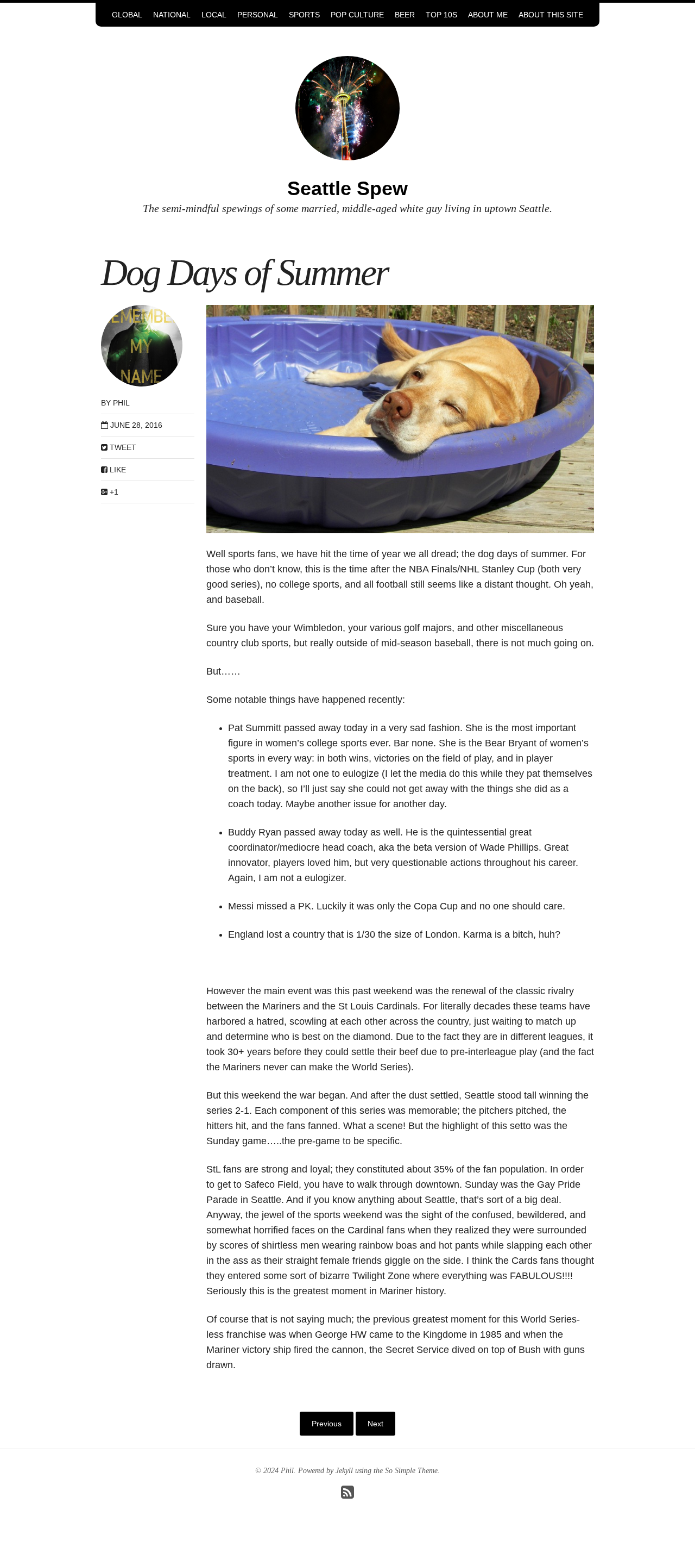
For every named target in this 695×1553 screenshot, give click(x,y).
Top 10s (441, 14)
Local (213, 14)
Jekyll (344, 1471)
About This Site (551, 14)
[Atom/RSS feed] (347, 1495)
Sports (304, 14)
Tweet (122, 447)
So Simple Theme (411, 1471)
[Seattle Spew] (347, 107)
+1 (113, 492)
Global (127, 14)
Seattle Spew (347, 188)
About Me (488, 14)
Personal (257, 14)
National (172, 14)
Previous (327, 1423)
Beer (405, 14)
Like (117, 469)
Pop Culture (357, 14)
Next (375, 1423)
